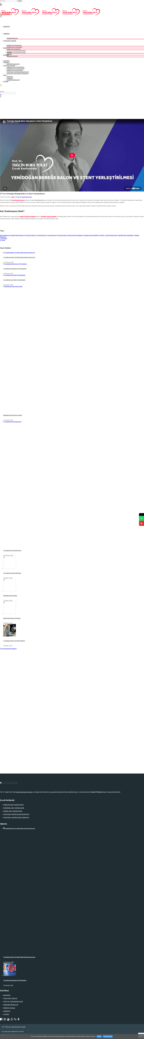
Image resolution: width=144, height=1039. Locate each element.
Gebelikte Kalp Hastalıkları (125, 235)
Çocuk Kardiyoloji (52, 235)
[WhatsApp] (141, 518)
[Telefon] (141, 523)
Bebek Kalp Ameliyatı (17, 235)
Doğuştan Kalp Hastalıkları (90, 235)
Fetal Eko (101, 235)
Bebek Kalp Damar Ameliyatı (11, 618)
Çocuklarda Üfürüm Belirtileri (12, 573)
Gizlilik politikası (108, 1036)
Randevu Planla (9, 1008)
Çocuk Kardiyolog (41, 235)
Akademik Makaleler (10, 1005)
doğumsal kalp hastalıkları (28, 216)
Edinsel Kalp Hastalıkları (12, 811)
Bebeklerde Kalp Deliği (10, 595)
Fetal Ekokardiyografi (111, 235)
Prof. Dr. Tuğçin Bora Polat (24, 197)
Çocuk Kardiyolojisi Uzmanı (24, 792)
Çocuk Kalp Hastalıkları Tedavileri (16, 817)
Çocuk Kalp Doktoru (30, 235)
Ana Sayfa (6, 995)
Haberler (6, 1011)
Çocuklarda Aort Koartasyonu (12, 550)
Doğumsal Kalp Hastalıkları (75, 235)
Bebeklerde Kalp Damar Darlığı (12, 415)
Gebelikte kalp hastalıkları (49, 216)
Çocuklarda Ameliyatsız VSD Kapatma (14, 269)
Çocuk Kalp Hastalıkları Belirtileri (16, 814)
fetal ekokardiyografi (18, 200)
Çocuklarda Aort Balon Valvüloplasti (14, 280)
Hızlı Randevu (6, 14)
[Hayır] (142, 1036)
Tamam (99, 1036)
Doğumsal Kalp (62, 235)
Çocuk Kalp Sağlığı (10, 998)
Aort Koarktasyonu (5, 235)
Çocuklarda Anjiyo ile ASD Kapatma (14, 641)
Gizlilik (23, 1027)
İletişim (6, 1014)
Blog (13, 197)
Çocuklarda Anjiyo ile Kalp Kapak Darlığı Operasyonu (19, 257)
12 (2, 240)
